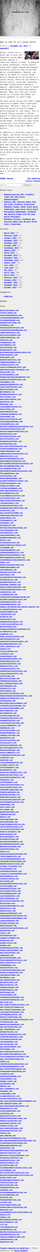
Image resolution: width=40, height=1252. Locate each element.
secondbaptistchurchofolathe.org (16, 1212)
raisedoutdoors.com (9, 503)
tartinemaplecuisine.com (12, 802)
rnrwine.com (5, 1202)
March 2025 (9, 253)
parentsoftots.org (9, 967)
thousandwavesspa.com (10, 893)
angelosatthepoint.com (11, 913)
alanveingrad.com (8, 834)
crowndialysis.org (9, 594)
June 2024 (8, 268)
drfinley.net (6, 1197)
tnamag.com (5, 945)
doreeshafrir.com (8, 770)
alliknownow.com (7, 701)
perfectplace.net (8, 626)
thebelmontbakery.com (10, 362)
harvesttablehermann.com (12, 466)
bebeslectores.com (9, 456)
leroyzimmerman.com (9, 1195)
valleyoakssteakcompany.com (13, 918)
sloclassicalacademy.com (12, 708)
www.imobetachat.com (10, 980)
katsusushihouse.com (10, 750)
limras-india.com (8, 313)
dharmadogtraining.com (11, 1219)
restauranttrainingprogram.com (15, 597)
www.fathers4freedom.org (12, 1007)
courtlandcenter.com (10, 896)
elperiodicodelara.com (11, 315)
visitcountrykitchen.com (12, 829)
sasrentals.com (7, 575)
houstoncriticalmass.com (12, 693)
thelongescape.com (9, 819)
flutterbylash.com (9, 1182)
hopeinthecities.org (10, 661)
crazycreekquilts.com (10, 725)
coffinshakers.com (9, 782)
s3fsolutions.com (8, 476)
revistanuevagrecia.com (11, 762)
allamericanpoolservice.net (13, 599)
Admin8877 (4, 48)
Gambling (8, 296)
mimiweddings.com (8, 1229)
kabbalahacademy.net (10, 567)
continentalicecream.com (12, 723)
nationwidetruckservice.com (13, 883)
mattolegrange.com (9, 822)
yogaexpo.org (6, 634)
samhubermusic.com (9, 1239)
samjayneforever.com (10, 1160)
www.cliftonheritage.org (12, 1059)
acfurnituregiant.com (10, 335)
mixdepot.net (6, 1091)
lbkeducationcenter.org (11, 622)
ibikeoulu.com (6, 780)
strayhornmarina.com (10, 715)
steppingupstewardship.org (13, 1071)
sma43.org (4, 1061)
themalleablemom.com (10, 792)
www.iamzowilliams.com (11, 1103)
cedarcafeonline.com (10, 332)
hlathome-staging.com (10, 584)
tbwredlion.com (7, 1148)
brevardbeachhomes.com (11, 478)
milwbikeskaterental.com (12, 844)
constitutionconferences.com (14, 928)
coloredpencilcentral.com (12, 496)
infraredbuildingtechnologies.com (16, 463)
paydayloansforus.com (10, 360)
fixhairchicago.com (9, 923)
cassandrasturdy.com (10, 668)
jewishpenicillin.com (10, 602)
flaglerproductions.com (11, 718)
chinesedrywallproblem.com (13, 861)
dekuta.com (5, 1086)
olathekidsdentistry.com (12, 552)
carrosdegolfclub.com (10, 468)
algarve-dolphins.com (10, 832)
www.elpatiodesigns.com (11, 1128)
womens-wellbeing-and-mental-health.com (19, 607)
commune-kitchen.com (10, 735)
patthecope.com (7, 930)
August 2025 (9, 250)
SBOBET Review (6, 178)
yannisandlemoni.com (10, 535)
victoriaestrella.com (10, 891)
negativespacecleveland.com (13, 854)
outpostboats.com (8, 656)
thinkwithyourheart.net (11, 505)
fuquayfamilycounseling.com (13, 1207)
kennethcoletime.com (10, 795)
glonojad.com (6, 760)
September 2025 (11, 248)
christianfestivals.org (11, 827)
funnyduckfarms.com (9, 1187)
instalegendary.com (9, 374)
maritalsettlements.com (11, 841)
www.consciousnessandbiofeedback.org (18, 1101)
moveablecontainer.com (11, 441)
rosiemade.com (6, 547)
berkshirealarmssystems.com (13, 528)
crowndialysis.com (20, 12)
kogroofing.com (7, 409)
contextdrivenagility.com (12, 777)
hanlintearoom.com (9, 1185)
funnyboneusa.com (8, 869)
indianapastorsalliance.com (13, 916)
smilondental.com (8, 570)
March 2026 (9, 233)
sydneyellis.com (7, 592)
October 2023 (10, 287)
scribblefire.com (8, 631)
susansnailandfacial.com (12, 1000)
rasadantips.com (7, 342)
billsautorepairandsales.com (14, 1150)
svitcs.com (5, 933)
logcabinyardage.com (10, 975)
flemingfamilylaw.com (10, 1200)
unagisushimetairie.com (11, 384)
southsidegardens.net (10, 1111)
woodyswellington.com (10, 1123)
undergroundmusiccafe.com (12, 1237)
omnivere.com (6, 340)
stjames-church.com (9, 765)
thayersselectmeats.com (11, 950)
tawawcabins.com (7, 518)
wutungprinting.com (9, 839)
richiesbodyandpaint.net (12, 318)
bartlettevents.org (9, 439)
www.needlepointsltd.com (12, 1051)
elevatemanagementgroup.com (13, 1192)
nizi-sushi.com (7, 807)
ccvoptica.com (6, 1074)
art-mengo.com (6, 809)
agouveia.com (6, 1210)
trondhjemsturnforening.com (13, 1143)
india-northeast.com (10, 486)
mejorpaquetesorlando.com (12, 557)
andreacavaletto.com (10, 639)
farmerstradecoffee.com (11, 972)
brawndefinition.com (10, 720)
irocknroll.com (7, 510)
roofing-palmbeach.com (11, 488)
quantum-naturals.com (10, 1153)
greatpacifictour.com (10, 888)
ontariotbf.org (7, 372)
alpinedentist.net (9, 412)
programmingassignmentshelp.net (15, 352)
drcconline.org (7, 903)
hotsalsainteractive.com (12, 328)
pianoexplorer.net (9, 1108)
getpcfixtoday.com (9, 389)
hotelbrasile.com (8, 434)
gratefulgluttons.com (10, 664)
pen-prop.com (6, 1002)
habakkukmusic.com (9, 990)
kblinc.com (5, 540)
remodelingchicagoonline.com (14, 1064)
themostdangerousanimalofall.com (16, 696)
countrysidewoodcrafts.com (13, 367)
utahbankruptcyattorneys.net (14, 508)
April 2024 (9, 273)
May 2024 (8, 270)
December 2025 (11, 240)
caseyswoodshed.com (9, 921)
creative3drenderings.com (12, 970)
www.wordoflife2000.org (11, 513)
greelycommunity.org (10, 753)
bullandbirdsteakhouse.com (13, 1054)
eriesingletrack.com (10, 542)
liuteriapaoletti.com (10, 856)
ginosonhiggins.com (9, 837)
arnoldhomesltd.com (9, 493)
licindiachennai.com (10, 320)
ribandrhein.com (7, 614)
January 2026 (10, 238)
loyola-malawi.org (9, 651)
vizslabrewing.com (9, 530)
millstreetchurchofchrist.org (14, 1173)
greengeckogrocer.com (10, 582)
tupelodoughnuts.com (10, 550)
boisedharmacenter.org (11, 644)
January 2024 (10, 280)
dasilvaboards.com (9, 711)
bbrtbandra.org (7, 392)
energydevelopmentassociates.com (16, 471)
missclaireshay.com (9, 310)
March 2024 (9, 275)
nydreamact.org (7, 382)
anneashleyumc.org (9, 1032)
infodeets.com (6, 325)
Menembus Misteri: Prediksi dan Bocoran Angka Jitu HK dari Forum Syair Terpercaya (20, 221)
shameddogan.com (7, 965)
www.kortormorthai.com (11, 1027)
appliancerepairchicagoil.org (14, 370)
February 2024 (11, 277)
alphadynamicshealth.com (12, 1180)
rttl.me (3, 1224)
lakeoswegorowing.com (10, 1205)
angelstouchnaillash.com (12, 565)
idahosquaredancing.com (11, 515)
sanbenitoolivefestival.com (13, 671)
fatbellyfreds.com (9, 1126)
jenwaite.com (6, 1190)
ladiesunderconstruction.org (14, 454)
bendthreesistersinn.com (12, 864)
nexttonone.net (7, 992)
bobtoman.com (6, 404)
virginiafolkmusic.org (11, 609)
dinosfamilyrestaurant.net (13, 461)
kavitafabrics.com (9, 876)
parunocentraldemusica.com (13, 1138)
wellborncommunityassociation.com (16, 426)
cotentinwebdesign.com (11, 449)
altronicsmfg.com (8, 347)
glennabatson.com (8, 713)
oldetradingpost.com (10, 451)
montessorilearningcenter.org (14, 1155)
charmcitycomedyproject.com (13, 772)
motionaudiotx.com (9, 1222)
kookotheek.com (7, 416)
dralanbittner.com (9, 533)
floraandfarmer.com (9, 473)
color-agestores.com (10, 646)
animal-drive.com (8, 943)
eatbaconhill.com (8, 350)
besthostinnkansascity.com (13, 1232)
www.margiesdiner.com (10, 1047)
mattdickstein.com (9, 982)
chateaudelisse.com (9, 424)
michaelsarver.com (9, 580)
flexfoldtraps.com (9, 1022)
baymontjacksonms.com (10, 846)
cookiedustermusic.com (11, 871)
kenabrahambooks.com (10, 733)
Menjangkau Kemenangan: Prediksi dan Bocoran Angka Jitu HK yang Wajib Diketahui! (20, 214)
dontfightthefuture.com (11, 491)
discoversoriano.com (10, 678)
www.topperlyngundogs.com (12, 1009)
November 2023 (11, 285)
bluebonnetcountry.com (11, 394)
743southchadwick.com (10, 483)
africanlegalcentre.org (11, 748)
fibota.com (5, 1133)
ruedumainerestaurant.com (12, 755)
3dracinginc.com (7, 691)
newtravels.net (7, 357)
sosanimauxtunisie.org (11, 407)
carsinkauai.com (7, 1170)
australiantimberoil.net (12, 458)
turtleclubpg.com (8, 886)
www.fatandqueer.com (10, 1029)
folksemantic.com (8, 520)
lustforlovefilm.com (10, 740)
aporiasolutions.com (10, 953)
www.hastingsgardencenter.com (14, 1106)
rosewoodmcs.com (7, 1093)
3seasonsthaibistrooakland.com (15, 629)
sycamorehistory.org (10, 1096)
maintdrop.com (6, 402)
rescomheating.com (9, 1227)
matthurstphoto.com (9, 1163)
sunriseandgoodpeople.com (12, 859)
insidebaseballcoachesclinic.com (16, 1168)
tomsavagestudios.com (10, 604)
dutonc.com (5, 817)
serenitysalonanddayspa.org (13, 330)
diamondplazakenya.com (11, 1145)
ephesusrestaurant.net (11, 1121)
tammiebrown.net (7, 814)
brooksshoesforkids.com (11, 948)
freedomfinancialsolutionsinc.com (16, 1019)
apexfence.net (6, 1242)
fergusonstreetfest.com (11, 1158)
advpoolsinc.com (7, 911)
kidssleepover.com (9, 355)
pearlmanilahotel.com (10, 399)
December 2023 (11, 282)
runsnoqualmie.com (9, 1042)
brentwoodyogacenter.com (12, 1066)
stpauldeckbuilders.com (11, 1037)
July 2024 (8, 265)
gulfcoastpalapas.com (10, 958)
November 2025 (11, 243)
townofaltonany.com (9, 849)
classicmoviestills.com (11, 673)
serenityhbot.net (8, 995)
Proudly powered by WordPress (15, 1248)
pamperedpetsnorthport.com (13, 545)
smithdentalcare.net (10, 1234)
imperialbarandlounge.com (12, 500)
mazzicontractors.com (10, 1116)
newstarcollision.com (10, 572)
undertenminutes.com (10, 337)
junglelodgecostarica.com (12, 824)
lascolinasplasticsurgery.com (14, 1056)
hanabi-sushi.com (8, 1081)
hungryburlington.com (10, 797)
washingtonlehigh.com (10, 1076)
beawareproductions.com (11, 775)
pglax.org (4, 851)
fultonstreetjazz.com (10, 436)
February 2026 (11, 235)
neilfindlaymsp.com (9, 898)
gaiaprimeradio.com (9, 812)
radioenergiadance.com (11, 414)
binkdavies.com (7, 728)
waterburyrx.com (7, 908)
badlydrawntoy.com (9, 985)
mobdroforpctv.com (9, 666)
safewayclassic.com (9, 365)
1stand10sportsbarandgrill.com (15, 560)
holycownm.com (6, 881)
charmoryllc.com (7, 688)
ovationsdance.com (9, 612)
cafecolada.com (7, 676)
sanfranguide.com (8, 686)
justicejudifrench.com (11, 787)
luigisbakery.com (8, 1079)
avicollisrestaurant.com (12, 901)
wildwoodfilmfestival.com (12, 429)
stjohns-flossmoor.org (11, 866)
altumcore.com (6, 940)
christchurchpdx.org (10, 730)
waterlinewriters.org (10, 963)
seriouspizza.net (8, 935)
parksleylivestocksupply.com (14, 641)
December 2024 (11, 255)
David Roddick (21, 1251)
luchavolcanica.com (9, 879)
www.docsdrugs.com (9, 1044)
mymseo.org (5, 1215)
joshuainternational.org (12, 997)
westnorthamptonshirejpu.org (14, 431)
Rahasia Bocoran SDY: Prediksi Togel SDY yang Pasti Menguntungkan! (19, 196)
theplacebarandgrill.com (12, 906)
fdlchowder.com (7, 1049)
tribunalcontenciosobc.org (13, 706)
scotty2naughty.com (9, 767)
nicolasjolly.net (8, 743)
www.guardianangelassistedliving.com (18, 1140)
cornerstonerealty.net (11, 1098)
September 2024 (11, 260)
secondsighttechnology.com (13, 577)
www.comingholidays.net (11, 683)
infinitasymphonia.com (11, 745)
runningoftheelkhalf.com (12, 1012)
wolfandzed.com (7, 1084)
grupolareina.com (8, 444)
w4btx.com (4, 562)
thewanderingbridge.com (11, 790)
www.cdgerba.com (7, 1135)
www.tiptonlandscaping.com (13, 1069)
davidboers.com (7, 977)
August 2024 (9, 263)
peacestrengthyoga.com (11, 1017)
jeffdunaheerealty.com (11, 1014)
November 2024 (11, 258)
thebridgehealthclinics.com (13, 960)
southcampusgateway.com (11, 421)
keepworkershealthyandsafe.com (15, 377)
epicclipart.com (7, 397)
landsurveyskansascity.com (13, 1034)
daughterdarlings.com (10, 323)
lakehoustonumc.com (9, 987)
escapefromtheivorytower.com (14, 481)
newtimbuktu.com (7, 345)
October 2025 (10, 245)
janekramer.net (7, 804)
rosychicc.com (6, 654)
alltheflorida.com (9, 1165)
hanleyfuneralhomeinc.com (12, 555)
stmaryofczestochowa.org (12, 785)
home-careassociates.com (12, 636)
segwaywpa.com (6, 955)
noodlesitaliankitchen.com (13, 379)
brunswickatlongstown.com (12, 799)
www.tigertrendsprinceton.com (14, 1005)
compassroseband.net (10, 938)
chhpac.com (5, 1217)
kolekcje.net (6, 617)
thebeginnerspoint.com (11, 681)
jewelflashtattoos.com (11, 387)
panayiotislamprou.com (11, 419)
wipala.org (5, 649)
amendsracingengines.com (12, 1024)
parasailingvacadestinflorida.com (16, 1175)
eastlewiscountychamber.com (13, 703)
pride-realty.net (8, 1177)
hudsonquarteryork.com (11, 1131)
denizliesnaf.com (8, 925)
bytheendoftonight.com (11, 659)
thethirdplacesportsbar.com (13, 1118)
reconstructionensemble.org (13, 874)
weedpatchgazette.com (10, 538)
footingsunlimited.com (11, 1039)
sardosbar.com (6, 523)
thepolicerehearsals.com (12, 698)
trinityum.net (6, 1113)
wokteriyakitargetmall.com (13, 587)
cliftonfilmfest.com (10, 498)
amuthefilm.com (7, 738)
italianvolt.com (7, 525)
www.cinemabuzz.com (9, 1089)
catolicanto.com (7, 619)
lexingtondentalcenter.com (13, 589)
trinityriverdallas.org (11, 624)
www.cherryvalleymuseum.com (13, 446)
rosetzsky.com (6, 757)
